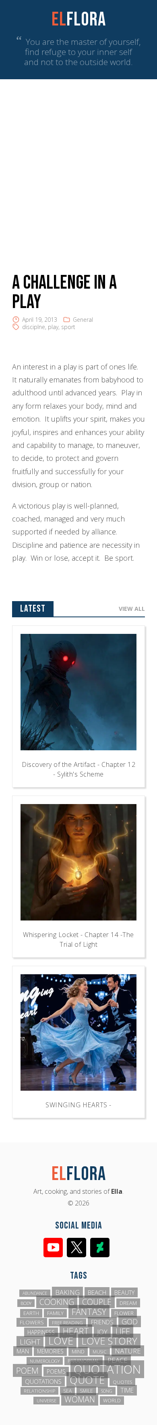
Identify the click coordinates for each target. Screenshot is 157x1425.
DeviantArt (99, 1247)
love (60, 1340)
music (100, 1352)
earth (31, 1313)
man (23, 1351)
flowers (32, 1322)
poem (27, 1370)
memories (50, 1351)
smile (86, 1390)
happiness (41, 1332)
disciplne (33, 327)
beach (97, 1292)
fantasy (89, 1311)
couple (97, 1301)
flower (124, 1313)
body (26, 1303)
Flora (79, 19)
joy (102, 1332)
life (123, 1331)
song (106, 1391)
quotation (107, 1369)
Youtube (53, 1247)
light (30, 1342)
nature (128, 1350)
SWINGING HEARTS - (78, 1104)
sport (68, 327)
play (53, 327)
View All (132, 608)
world (112, 1400)
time (127, 1390)
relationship (39, 1391)
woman (79, 1399)
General (83, 319)
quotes (122, 1382)
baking (67, 1292)
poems (56, 1371)
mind (78, 1351)
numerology (45, 1361)
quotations (43, 1381)
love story (109, 1340)
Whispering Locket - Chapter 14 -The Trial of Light (78, 939)
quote (87, 1380)
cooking (56, 1301)
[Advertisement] (78, 162)
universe (46, 1401)
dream (128, 1303)
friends (102, 1322)
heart (76, 1331)
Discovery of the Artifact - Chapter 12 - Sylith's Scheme (78, 769)
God (130, 1321)
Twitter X (76, 1247)
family (55, 1313)
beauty (124, 1292)
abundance (35, 1293)
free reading (67, 1322)
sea (67, 1390)
